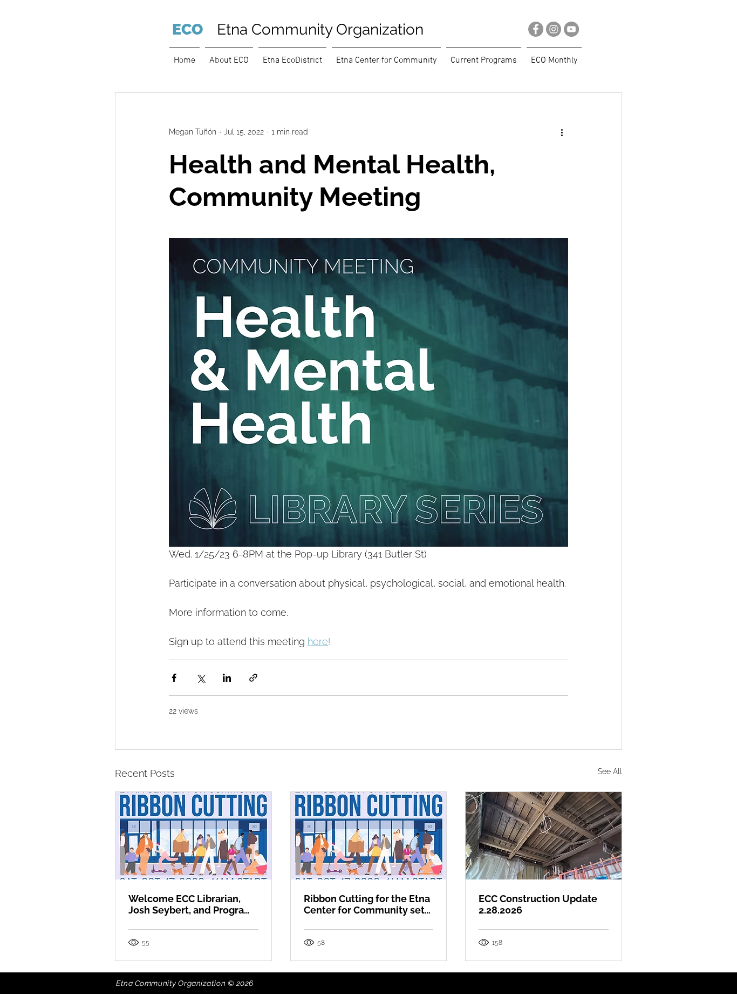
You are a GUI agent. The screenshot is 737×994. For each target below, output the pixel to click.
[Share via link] (253, 678)
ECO (187, 29)
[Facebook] (535, 29)
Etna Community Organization (320, 29)
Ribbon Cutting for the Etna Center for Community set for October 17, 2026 (367, 904)
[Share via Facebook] (174, 678)
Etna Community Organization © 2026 (185, 983)
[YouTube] (571, 29)
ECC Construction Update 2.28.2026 (538, 904)
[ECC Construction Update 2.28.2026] (544, 835)
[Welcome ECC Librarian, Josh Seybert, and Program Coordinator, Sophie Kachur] (193, 835)
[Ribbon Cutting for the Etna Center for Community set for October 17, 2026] (369, 835)
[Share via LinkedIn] (227, 678)
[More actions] (561, 131)
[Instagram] (553, 29)
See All (610, 771)
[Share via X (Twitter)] (200, 678)
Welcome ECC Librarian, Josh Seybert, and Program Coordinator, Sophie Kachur (191, 904)
